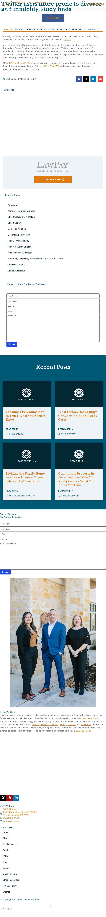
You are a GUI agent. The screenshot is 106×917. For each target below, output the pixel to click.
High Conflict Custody (18, 240)
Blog (14, 29)
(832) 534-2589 (51, 66)
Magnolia (54, 724)
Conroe (35, 724)
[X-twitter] (3, 798)
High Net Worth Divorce (19, 246)
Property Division (12, 144)
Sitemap (6, 892)
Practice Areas (10, 844)
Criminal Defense (12, 113)
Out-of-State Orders (14, 138)
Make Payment (10, 874)
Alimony (8, 104)
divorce (67, 39)
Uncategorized (11, 151)
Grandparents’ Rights (14, 129)
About (6, 838)
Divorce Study (11, 119)
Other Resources (11, 880)
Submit (12, 344)
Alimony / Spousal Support (21, 211)
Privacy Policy (10, 886)
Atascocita (86, 724)
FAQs (5, 856)
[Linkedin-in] (16, 798)
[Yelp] (9, 798)
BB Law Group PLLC (19, 63)
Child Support (10, 110)
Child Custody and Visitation (21, 217)
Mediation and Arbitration (16, 132)
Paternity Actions (12, 141)
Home (6, 29)
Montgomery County (89, 718)
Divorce (8, 116)
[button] (101, 13)
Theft (6, 147)
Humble (44, 724)
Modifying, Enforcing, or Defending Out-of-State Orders (35, 258)
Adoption (8, 101)
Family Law (9, 126)
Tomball (71, 724)
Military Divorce (11, 135)
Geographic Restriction (19, 235)
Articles (6, 850)
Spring (63, 724)
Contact (6, 868)
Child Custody (10, 107)
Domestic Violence (13, 122)
